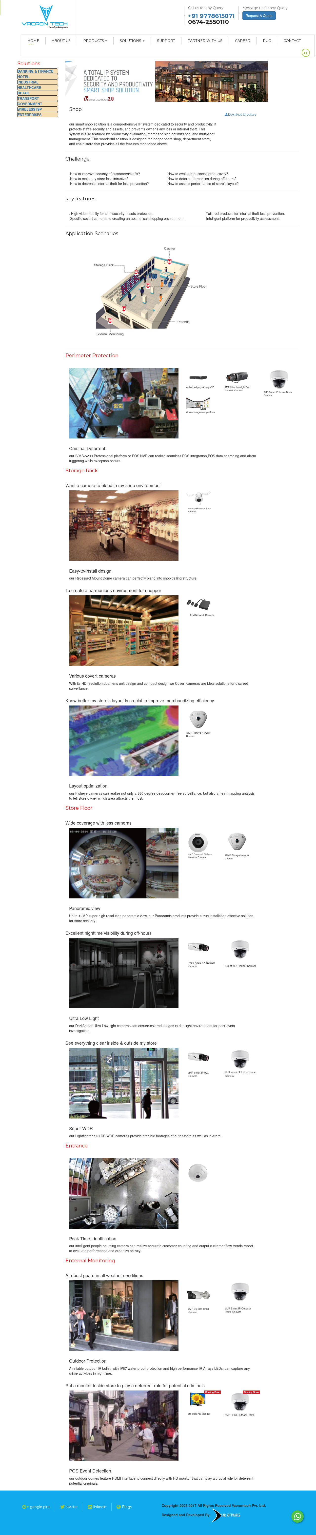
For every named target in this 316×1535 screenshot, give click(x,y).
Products (93, 41)
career (242, 41)
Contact (292, 41)
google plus (40, 1507)
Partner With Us (205, 41)
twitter (72, 1507)
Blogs (127, 1507)
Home (33, 41)
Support (166, 41)
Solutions (130, 41)
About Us (61, 41)
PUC (267, 41)
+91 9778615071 (211, 16)
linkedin (99, 1507)
